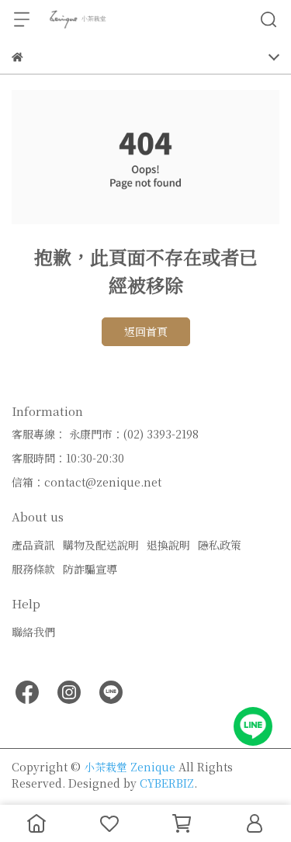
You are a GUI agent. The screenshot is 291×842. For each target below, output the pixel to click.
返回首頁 (146, 331)
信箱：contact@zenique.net (86, 482)
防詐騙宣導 (90, 569)
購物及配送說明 (101, 545)
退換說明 (168, 545)
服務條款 (33, 569)
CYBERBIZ (167, 783)
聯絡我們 (33, 631)
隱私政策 (219, 545)
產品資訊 (33, 545)
